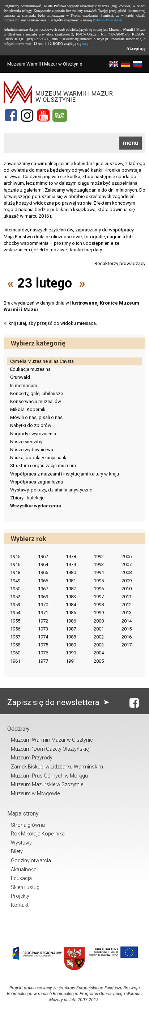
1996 (99, 588)
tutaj (85, 44)
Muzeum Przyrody (31, 757)
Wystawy (21, 843)
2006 (127, 556)
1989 (71, 645)
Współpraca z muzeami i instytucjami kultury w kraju (64, 474)
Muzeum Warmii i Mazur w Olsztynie (52, 740)
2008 (127, 572)
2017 (127, 645)
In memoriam (23, 385)
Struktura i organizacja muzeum (43, 465)
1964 (43, 564)
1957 (15, 637)
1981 (71, 580)
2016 (127, 637)
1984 (71, 604)
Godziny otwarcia (31, 860)
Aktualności (24, 869)
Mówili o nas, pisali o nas (36, 417)
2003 (99, 645)
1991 (71, 661)
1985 (71, 612)
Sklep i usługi (26, 887)
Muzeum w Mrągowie (35, 793)
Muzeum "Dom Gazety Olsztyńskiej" (51, 749)
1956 (15, 629)
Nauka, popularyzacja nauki (39, 457)
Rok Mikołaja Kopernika (38, 834)
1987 (71, 629)
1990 (71, 652)
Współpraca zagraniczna (36, 482)
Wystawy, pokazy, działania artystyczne (51, 490)
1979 (71, 564)
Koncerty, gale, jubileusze (36, 393)
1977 (43, 661)
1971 (43, 612)
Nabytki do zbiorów (30, 425)
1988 (71, 637)
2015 (127, 629)
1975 (43, 645)
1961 (15, 661)
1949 (15, 580)
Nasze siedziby (26, 441)
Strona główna (28, 825)
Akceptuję (135, 48)
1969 (43, 596)
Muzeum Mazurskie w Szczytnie (47, 784)
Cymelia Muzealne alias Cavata (42, 361)
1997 (99, 596)
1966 (43, 580)
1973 (43, 629)
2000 (99, 621)
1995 (99, 580)
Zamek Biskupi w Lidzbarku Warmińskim (57, 767)
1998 (99, 604)
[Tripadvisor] (59, 115)
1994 (99, 572)
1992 (99, 556)
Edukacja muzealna (30, 369)
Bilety (17, 851)
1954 (15, 612)
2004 (99, 652)
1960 (15, 652)
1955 (15, 621)
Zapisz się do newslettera (54, 702)
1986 (71, 621)
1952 (15, 596)
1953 (15, 604)
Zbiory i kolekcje (27, 497)
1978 (71, 556)
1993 (99, 564)
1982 (71, 588)
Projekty (20, 896)
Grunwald (20, 377)
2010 (127, 588)
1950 (15, 588)
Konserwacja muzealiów (35, 401)
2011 (127, 596)
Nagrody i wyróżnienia (33, 433)
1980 (71, 572)
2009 (127, 580)
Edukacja (21, 878)
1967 (43, 588)
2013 (127, 612)
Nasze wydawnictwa (31, 449)
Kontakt (20, 905)
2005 (99, 661)
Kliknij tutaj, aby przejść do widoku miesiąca (50, 323)
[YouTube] (43, 115)
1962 (43, 556)
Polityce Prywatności (108, 20)
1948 (15, 572)
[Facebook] (11, 115)
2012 (127, 604)
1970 (43, 604)
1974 (43, 637)
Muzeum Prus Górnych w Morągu (49, 776)
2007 (127, 564)
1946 (15, 564)
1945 (15, 556)
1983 (71, 596)
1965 (43, 572)
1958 (15, 645)
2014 (127, 621)
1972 (43, 621)
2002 (99, 637)
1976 (43, 652)
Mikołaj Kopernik (28, 409)
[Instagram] (27, 115)
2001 (99, 629)
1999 (99, 612)
